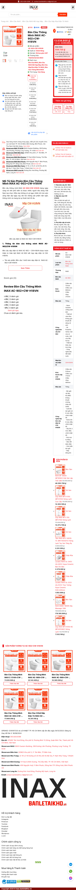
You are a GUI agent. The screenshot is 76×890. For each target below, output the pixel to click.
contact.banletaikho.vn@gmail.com (19, 775)
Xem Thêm (25, 268)
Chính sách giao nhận (9, 853)
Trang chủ (4, 21)
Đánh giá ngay (13, 310)
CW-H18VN (69, 362)
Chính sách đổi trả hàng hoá (11, 857)
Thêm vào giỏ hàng (63, 101)
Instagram (4, 819)
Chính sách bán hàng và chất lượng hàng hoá (17, 848)
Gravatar (4, 831)
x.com (3, 836)
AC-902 (67, 278)
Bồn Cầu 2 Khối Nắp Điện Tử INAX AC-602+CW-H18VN (36, 716)
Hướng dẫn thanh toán (9, 874)
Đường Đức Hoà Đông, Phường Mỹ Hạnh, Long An (36, 771)
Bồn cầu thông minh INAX (69, 264)
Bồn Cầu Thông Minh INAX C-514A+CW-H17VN (13, 677)
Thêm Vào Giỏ (14, 683)
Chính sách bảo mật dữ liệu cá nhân (13, 860)
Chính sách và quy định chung (12, 845)
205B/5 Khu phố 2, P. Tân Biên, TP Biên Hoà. (34, 752)
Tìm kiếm (62, 14)
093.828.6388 (15, 737)
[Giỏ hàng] (73, 7)
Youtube (4, 824)
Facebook (4, 826)
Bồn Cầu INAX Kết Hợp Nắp (32, 21)
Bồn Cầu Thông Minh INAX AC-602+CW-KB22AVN (13, 716)
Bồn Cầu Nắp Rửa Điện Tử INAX (56, 21)
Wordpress (5, 833)
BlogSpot (4, 829)
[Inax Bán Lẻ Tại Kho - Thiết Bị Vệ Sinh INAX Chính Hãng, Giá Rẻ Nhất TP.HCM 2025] (34, 7)
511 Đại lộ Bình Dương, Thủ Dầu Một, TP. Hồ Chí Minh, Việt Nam (44, 762)
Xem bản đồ (40, 150)
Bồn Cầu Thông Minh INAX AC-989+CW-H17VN (61, 677)
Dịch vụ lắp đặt (6, 817)
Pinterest (4, 822)
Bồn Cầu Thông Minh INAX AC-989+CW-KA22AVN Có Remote (37, 677)
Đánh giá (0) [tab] (10, 278)
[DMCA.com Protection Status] (23, 881)
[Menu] (3, 7)
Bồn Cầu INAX (15, 21)
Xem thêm (26, 146)
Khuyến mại (5, 877)
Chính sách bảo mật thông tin (11, 855)
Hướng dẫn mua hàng (8, 872)
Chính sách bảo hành (8, 850)
